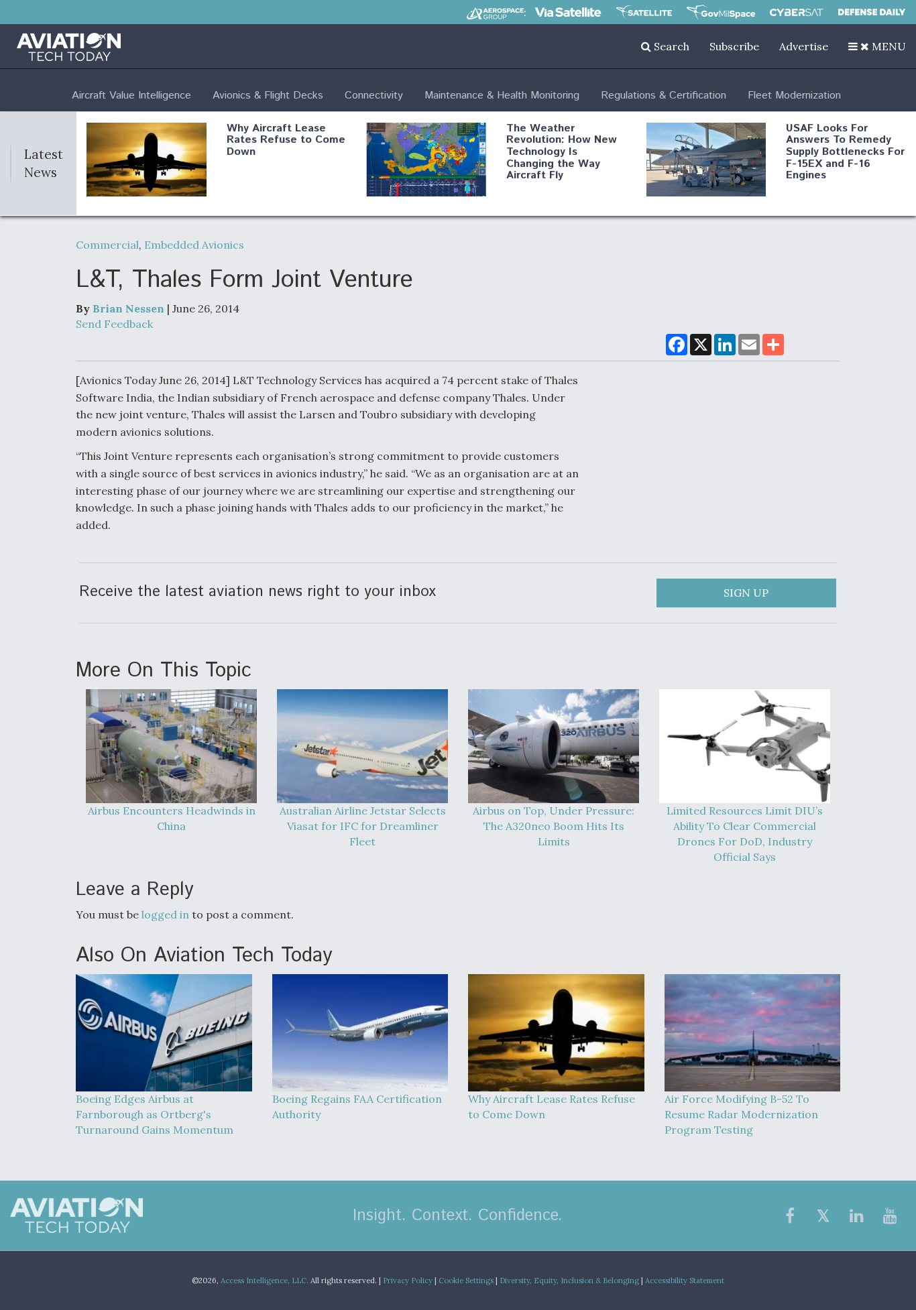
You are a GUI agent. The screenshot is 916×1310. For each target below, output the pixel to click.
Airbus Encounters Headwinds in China (171, 818)
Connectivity (374, 95)
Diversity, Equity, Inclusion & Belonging (569, 1280)
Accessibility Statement (684, 1280)
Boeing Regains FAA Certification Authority (357, 1106)
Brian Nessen (128, 308)
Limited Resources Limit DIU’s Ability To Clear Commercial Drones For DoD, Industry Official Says (745, 834)
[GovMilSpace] (721, 12)
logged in (165, 914)
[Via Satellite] (568, 12)
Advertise (803, 46)
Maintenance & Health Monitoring (501, 95)
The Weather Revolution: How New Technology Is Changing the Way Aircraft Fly (561, 152)
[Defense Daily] (871, 12)
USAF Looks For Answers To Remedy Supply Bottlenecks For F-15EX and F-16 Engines (845, 152)
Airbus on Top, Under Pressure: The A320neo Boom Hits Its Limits (553, 826)
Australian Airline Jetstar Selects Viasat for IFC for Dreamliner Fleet (363, 826)
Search (670, 46)
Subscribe (734, 46)
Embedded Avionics (194, 244)
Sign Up (746, 592)
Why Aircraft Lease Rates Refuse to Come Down (286, 140)
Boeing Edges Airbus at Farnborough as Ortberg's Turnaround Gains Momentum (154, 1114)
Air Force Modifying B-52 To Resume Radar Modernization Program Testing (741, 1114)
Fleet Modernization (794, 95)
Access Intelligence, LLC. (264, 1280)
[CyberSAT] (796, 12)
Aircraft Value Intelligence (131, 95)
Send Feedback (114, 324)
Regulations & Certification (663, 95)
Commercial (107, 244)
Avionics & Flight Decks (268, 95)
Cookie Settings (466, 1280)
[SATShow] (644, 12)
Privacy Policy (408, 1280)
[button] (877, 46)
